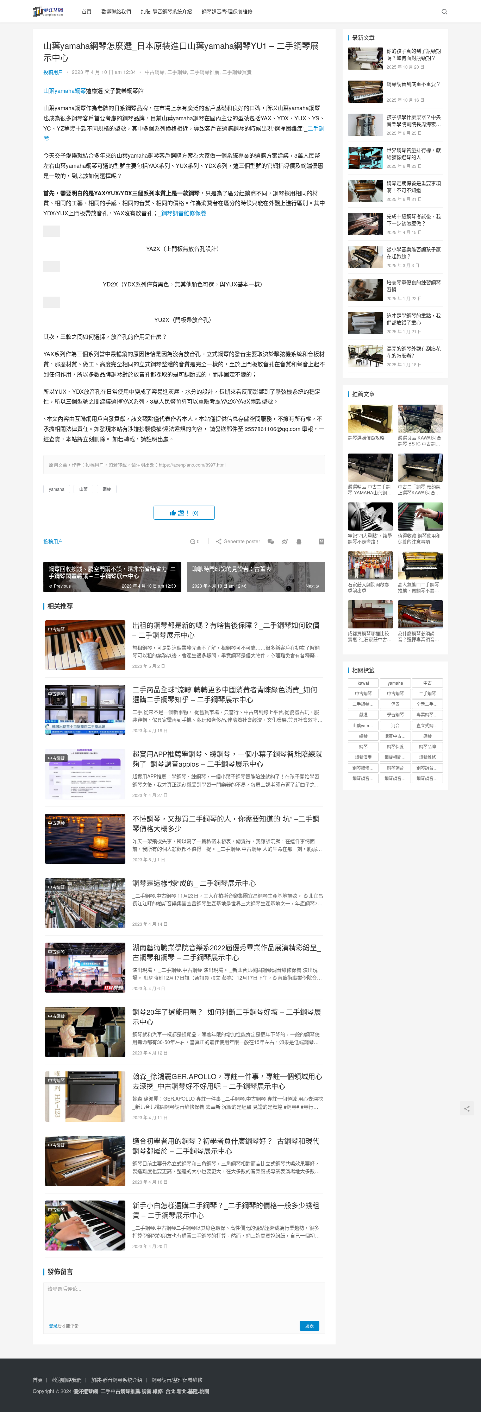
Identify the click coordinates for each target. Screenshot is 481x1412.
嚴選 (363, 714)
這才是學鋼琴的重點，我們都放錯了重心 (414, 319)
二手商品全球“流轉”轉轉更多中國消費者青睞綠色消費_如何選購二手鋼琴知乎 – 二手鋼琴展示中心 (224, 694)
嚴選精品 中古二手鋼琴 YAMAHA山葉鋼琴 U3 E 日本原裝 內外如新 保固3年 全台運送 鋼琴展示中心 (370, 489)
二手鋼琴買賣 (237, 71)
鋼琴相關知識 (397, 757)
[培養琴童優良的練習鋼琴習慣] (365, 282)
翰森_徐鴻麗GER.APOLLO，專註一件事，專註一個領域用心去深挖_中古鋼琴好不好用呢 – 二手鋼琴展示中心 (227, 1081)
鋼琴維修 (427, 757)
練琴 (363, 736)
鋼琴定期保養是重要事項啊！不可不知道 (414, 186)
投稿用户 (53, 71)
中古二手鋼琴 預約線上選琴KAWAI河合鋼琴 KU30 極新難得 (419, 489)
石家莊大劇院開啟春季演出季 (368, 587)
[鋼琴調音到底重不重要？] (365, 84)
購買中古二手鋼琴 (398, 736)
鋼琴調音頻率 (429, 778)
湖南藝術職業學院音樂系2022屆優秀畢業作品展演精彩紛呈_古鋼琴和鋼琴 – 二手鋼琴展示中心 (226, 952)
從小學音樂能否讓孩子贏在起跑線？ (414, 253)
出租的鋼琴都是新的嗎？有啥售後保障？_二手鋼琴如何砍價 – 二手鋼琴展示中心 (225, 630)
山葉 (49, 91)
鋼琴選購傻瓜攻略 (366, 438)
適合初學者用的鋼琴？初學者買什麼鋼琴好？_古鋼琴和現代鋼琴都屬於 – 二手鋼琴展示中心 (225, 1146)
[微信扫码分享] (270, 541)
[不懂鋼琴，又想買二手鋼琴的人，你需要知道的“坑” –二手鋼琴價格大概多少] (85, 839)
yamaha (65, 91)
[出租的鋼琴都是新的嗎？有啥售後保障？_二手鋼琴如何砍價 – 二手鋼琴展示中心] (85, 645)
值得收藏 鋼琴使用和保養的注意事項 (419, 538)
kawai (363, 683)
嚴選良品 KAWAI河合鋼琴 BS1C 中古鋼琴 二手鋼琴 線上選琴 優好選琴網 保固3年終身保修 (420, 441)
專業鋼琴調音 (429, 714)
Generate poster (241, 541)
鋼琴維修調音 (365, 768)
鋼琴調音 (395, 768)
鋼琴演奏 (363, 757)
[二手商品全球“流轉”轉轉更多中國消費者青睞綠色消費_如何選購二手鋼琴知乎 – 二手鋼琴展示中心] (85, 710)
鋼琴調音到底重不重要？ (414, 83)
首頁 (87, 11)
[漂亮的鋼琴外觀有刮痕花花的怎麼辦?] (365, 349)
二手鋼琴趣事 (365, 704)
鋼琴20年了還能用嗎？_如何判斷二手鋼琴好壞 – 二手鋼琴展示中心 (226, 1017)
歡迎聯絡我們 (116, 11)
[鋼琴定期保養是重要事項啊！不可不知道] (365, 183)
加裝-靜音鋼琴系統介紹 (166, 11)
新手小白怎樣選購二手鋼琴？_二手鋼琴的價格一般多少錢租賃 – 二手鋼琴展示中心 (225, 1210)
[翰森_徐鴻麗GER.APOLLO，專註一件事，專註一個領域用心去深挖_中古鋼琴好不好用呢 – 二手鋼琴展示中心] (85, 1096)
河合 (395, 725)
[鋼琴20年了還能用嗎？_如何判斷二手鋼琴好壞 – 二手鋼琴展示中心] (85, 1032)
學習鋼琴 (395, 714)
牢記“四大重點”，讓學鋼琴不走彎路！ (370, 538)
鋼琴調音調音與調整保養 (398, 778)
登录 (53, 1326)
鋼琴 (80, 91)
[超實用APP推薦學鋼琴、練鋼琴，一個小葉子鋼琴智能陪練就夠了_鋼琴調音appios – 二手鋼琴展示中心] (85, 774)
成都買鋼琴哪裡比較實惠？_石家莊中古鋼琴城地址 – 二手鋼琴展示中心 (370, 636)
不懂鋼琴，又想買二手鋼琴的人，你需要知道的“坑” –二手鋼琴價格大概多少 (225, 824)
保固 (395, 704)
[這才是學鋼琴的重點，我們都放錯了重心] (365, 315)
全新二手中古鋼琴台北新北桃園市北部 (430, 704)
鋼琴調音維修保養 (183, 213)
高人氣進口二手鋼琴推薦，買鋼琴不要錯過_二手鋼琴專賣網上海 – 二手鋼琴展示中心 (420, 587)
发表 (309, 1326)
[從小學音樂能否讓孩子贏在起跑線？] (365, 249)
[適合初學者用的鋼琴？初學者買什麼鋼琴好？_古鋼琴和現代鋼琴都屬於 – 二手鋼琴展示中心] (85, 1161)
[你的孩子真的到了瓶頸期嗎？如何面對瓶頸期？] (365, 51)
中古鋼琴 (154, 71)
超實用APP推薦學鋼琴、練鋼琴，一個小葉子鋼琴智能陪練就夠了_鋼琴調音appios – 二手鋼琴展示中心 (227, 759)
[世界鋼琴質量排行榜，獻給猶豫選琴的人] (365, 150)
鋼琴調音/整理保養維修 (227, 11)
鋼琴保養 (395, 746)
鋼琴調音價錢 (429, 768)
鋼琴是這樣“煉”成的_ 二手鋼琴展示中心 (194, 883)
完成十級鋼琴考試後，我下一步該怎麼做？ (414, 220)
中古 (427, 683)
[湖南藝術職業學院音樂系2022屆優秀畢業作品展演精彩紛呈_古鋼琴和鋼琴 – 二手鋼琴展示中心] (85, 968)
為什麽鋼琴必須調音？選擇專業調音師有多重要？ (418, 636)
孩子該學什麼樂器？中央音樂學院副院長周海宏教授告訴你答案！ (414, 123)
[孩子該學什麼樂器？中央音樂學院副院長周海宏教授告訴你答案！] (365, 117)
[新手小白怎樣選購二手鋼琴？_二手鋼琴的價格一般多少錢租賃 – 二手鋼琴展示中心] (85, 1225)
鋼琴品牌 (427, 746)
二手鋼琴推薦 (204, 71)
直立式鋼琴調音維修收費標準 (430, 725)
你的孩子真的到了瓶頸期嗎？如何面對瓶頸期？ (414, 54)
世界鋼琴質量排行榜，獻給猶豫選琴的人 (414, 153)
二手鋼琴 (177, 71)
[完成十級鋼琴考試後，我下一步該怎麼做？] (365, 216)
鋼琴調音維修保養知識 (365, 778)
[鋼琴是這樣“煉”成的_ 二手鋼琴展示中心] (85, 903)
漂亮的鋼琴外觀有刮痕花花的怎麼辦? (414, 352)
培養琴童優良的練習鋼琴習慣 (414, 286)
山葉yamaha (364, 725)
